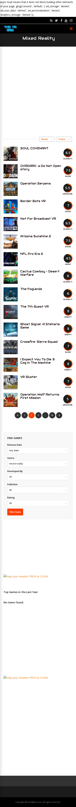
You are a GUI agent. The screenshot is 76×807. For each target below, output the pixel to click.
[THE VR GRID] (10, 31)
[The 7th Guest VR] (11, 312)
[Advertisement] (38, 91)
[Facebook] (61, 20)
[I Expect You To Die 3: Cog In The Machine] (11, 365)
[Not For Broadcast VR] (11, 224)
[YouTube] (66, 20)
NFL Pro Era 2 (31, 254)
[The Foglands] (11, 294)
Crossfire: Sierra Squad (39, 342)
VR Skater (28, 377)
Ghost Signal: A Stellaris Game (40, 325)
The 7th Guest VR (34, 306)
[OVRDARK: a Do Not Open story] (11, 171)
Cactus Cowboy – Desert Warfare (40, 273)
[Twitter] (56, 20)
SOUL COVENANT (34, 148)
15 (52, 415)
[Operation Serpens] (11, 189)
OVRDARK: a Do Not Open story (40, 167)
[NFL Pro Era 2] (11, 259)
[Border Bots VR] (11, 206)
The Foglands (31, 289)
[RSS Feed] (51, 20)
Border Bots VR (33, 201)
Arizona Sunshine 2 (35, 236)
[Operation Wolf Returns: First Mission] (11, 400)
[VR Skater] (11, 382)
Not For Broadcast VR (38, 219)
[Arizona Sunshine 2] (11, 242)
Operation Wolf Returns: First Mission (40, 396)
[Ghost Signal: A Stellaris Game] (11, 330)
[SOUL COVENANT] (11, 154)
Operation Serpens (35, 183)
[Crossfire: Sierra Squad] (11, 347)
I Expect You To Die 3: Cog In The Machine (37, 361)
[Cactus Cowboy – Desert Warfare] (11, 277)
